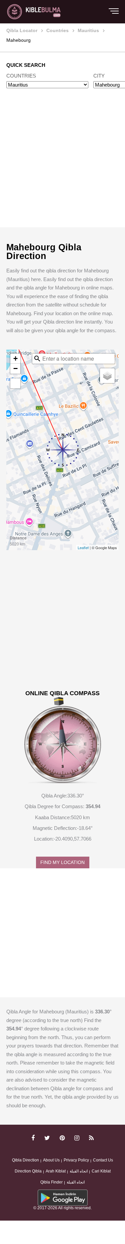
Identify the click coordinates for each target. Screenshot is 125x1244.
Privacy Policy (76, 1160)
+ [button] (15, 358)
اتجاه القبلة (79, 1171)
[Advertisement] (62, 164)
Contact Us (103, 1160)
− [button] (15, 368)
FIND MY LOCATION (62, 862)
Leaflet (83, 547)
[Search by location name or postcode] (37, 359)
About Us (51, 1160)
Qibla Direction (25, 1160)
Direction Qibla (28, 1171)
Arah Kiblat (56, 1171)
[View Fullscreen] (15, 383)
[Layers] (107, 375)
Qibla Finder (51, 1182)
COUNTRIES (21, 76)
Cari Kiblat (101, 1171)
